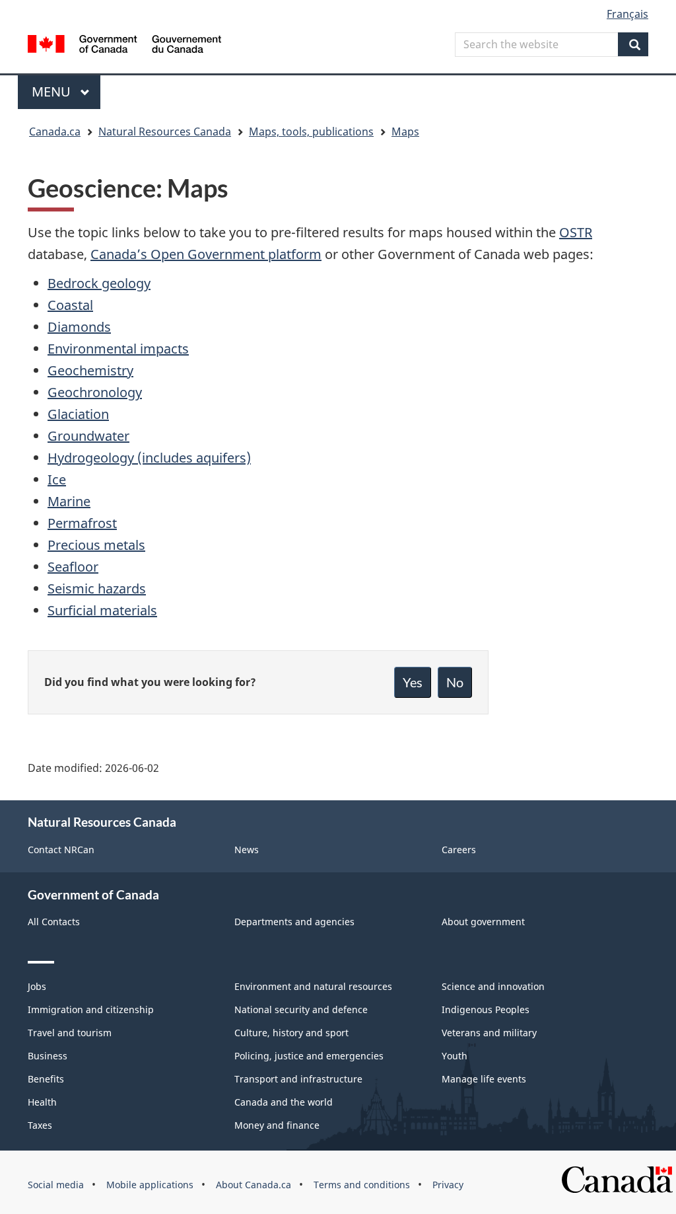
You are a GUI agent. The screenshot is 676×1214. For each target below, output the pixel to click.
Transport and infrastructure (298, 1079)
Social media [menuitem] (56, 1184)
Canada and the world (283, 1102)
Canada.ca (55, 131)
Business (47, 1055)
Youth (454, 1055)
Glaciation (78, 414)
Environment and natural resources (313, 986)
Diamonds (79, 327)
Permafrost (82, 523)
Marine (69, 501)
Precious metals (96, 545)
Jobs (37, 986)
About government (483, 921)
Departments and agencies (294, 921)
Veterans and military (489, 1032)
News (246, 849)
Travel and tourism (70, 1032)
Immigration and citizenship (91, 1009)
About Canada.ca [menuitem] (253, 1184)
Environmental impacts (118, 349)
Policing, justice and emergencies (309, 1055)
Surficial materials (102, 610)
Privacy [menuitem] (447, 1184)
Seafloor (73, 567)
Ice (57, 479)
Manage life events (484, 1079)
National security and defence (301, 1009)
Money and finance (277, 1125)
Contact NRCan (61, 849)
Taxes (40, 1125)
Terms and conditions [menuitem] (362, 1184)
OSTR (575, 232)
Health (42, 1102)
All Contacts (54, 921)
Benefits (46, 1079)
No (454, 682)
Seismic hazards (97, 588)
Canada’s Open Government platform (205, 254)
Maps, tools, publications (311, 131)
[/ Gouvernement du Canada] (124, 46)
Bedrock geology (99, 283)
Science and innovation (493, 986)
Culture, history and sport (291, 1032)
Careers (459, 849)
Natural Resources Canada (164, 131)
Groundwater (88, 436)
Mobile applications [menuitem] (149, 1184)
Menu (53, 91)
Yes (412, 682)
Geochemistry (90, 370)
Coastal (70, 305)
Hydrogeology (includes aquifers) (149, 458)
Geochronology (95, 392)
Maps (405, 131)
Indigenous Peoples (485, 1009)
